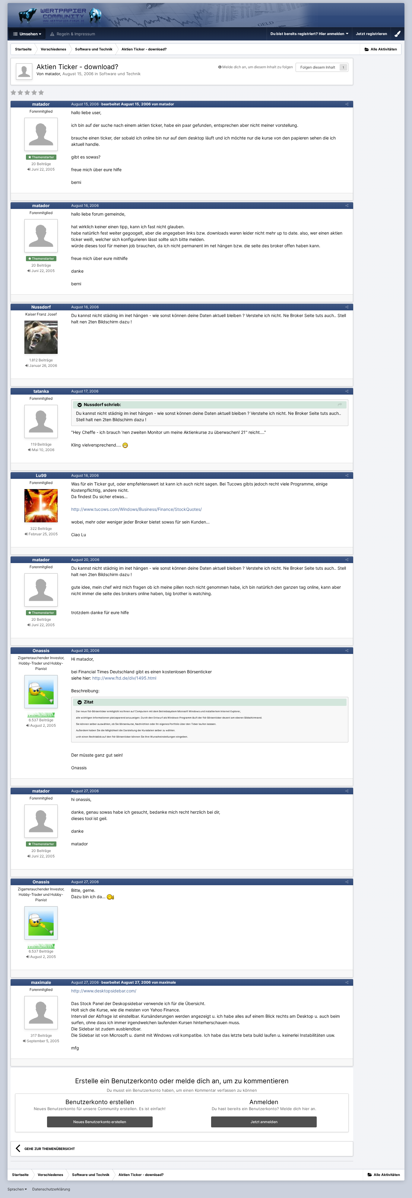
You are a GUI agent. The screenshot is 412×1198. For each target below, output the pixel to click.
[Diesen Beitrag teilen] (346, 104)
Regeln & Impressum (75, 33)
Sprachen (16, 1189)
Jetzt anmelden (264, 1122)
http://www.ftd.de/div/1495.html (124, 678)
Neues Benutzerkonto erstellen (99, 1122)
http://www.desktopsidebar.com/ (103, 990)
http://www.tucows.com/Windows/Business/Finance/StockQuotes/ (136, 509)
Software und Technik (120, 73)
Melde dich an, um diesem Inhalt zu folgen (257, 67)
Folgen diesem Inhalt (317, 67)
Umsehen (28, 33)
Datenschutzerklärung (51, 1189)
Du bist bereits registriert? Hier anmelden (308, 33)
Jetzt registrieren (371, 33)
